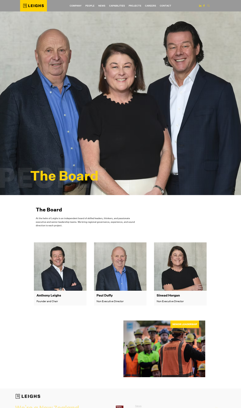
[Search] (208, 5)
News (138, 405)
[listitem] (60, 273)
